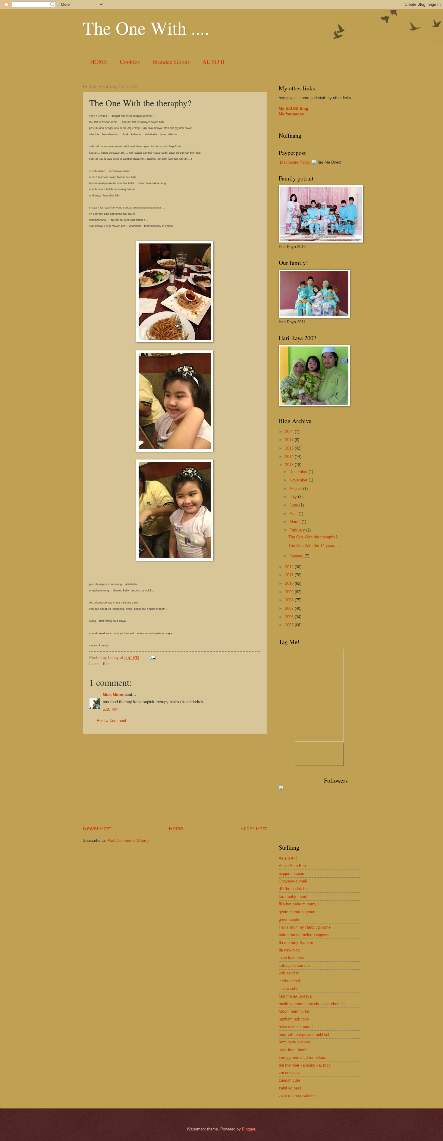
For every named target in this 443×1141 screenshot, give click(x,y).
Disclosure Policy (295, 162)
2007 (290, 608)
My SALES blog (293, 108)
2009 (290, 592)
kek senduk (289, 973)
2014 (290, 456)
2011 (290, 575)
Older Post (254, 829)
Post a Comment (111, 720)
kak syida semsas (295, 965)
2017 (290, 439)
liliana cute (288, 988)
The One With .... (146, 28)
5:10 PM (110, 709)
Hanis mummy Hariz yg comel (305, 927)
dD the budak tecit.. (296, 888)
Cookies (130, 62)
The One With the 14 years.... (314, 545)
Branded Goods (171, 62)
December (299, 471)
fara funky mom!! (294, 896)
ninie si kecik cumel (296, 1026)
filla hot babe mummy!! (299, 904)
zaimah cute (289, 1080)
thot (106, 663)
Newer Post (97, 829)
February (298, 530)
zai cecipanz (290, 1072)
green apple (289, 919)
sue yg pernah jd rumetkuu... (304, 1057)
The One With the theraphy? (313, 537)
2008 (290, 600)
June (294, 505)
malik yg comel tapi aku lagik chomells (313, 1004)
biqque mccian (291, 873)
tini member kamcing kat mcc (305, 1065)
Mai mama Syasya (295, 996)
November (299, 480)
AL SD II (213, 62)
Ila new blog (289, 950)
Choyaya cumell (293, 881)
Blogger (248, 1129)
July (294, 496)
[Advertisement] (175, 779)
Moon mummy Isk (294, 1011)
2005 (290, 625)
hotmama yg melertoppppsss (304, 935)
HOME (99, 62)
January (297, 556)
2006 (290, 617)
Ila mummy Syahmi (296, 942)
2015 (290, 448)
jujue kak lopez (292, 957)
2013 (290, 464)
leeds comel (289, 981)
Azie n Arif (288, 858)
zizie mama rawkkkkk (298, 1095)
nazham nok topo (294, 1019)
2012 (290, 567)
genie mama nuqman (297, 912)
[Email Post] (152, 657)
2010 (290, 583)
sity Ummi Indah (293, 1050)
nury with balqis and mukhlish (304, 1034)
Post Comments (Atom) (128, 840)
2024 (290, 431)
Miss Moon (113, 694)
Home (176, 829)
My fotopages (291, 114)
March (296, 521)
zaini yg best (290, 1088)
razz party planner (294, 1042)
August (296, 488)
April (294, 513)
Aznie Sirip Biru (292, 866)
